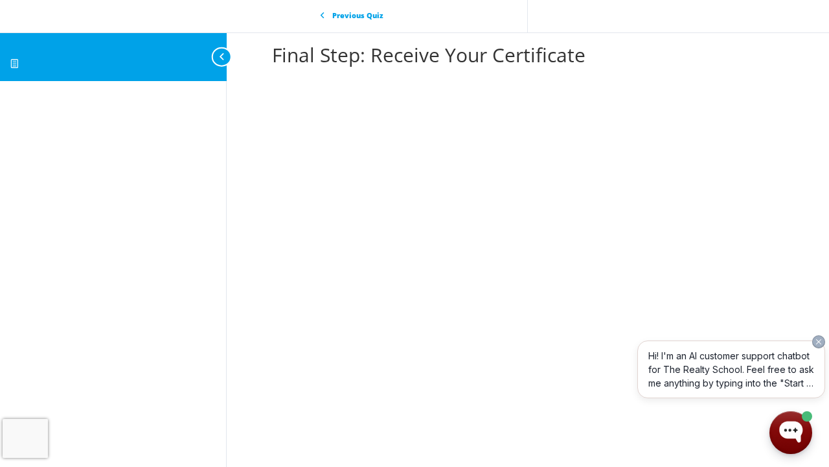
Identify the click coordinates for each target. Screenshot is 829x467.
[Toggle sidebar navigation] (223, 56)
